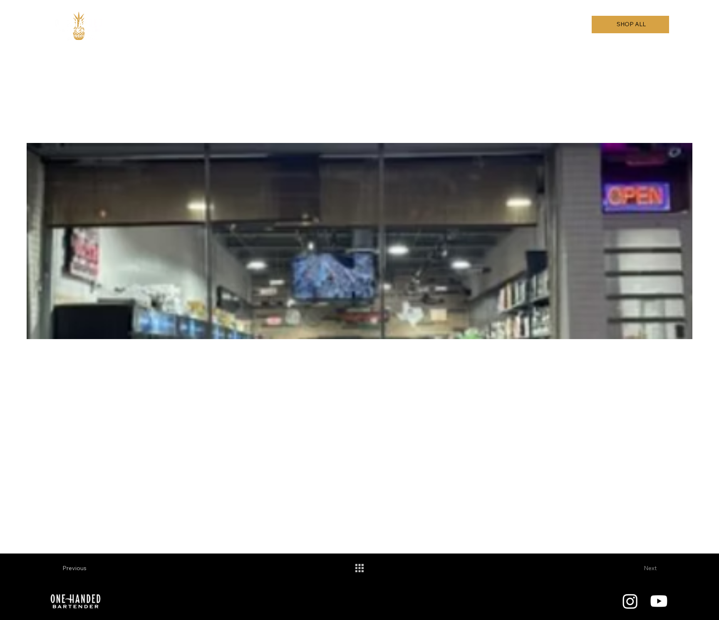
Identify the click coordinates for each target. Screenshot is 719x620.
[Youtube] (659, 601)
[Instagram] (630, 601)
